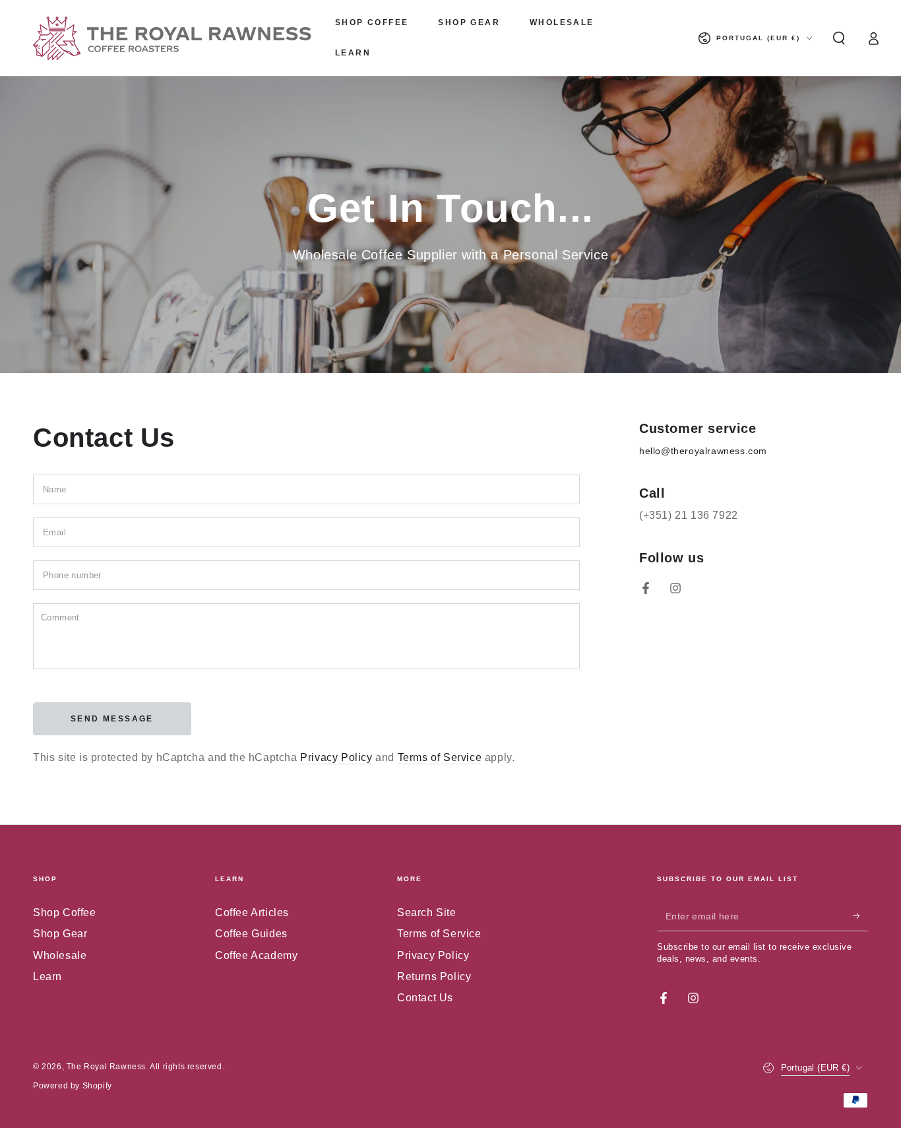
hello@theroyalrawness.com (703, 451)
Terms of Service (440, 757)
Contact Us (425, 997)
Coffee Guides (251, 933)
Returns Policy (434, 976)
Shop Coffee (64, 912)
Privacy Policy (336, 757)
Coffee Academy (256, 955)
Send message (112, 718)
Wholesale (59, 955)
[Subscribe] (860, 916)
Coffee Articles (252, 912)
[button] (839, 38)
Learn (47, 976)
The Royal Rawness (106, 1066)
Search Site (426, 912)
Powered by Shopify (72, 1085)
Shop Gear (60, 933)
